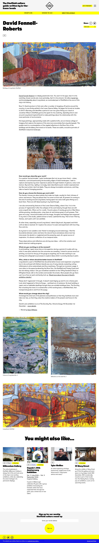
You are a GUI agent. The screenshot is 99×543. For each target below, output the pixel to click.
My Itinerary (87, 6)
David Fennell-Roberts (26, 96)
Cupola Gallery (32, 479)
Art (4, 35)
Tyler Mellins (57, 465)
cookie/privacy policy (33, 541)
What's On (28, 13)
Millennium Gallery (12, 466)
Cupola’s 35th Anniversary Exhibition (33, 470)
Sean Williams (32, 310)
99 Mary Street (82, 466)
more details (32, 306)
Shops (9, 463)
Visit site (87, 26)
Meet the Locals (68, 13)
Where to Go (47, 13)
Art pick (33, 464)
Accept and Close (91, 541)
